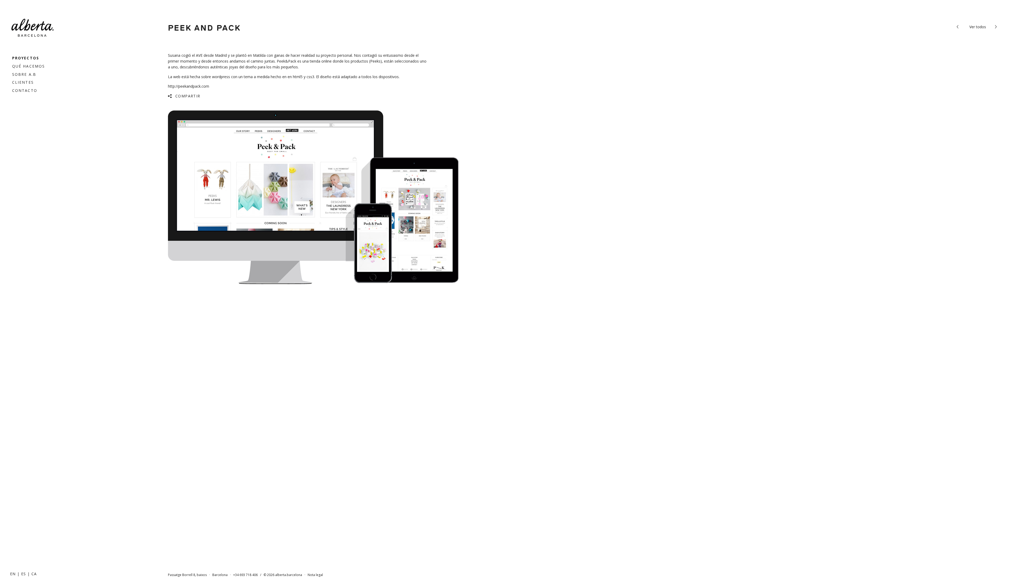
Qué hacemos (28, 66)
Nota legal (315, 575)
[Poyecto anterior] (958, 26)
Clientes (23, 82)
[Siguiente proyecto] (997, 26)
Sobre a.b (24, 74)
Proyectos (25, 57)
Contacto (24, 90)
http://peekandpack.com (188, 86)
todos (977, 26)
